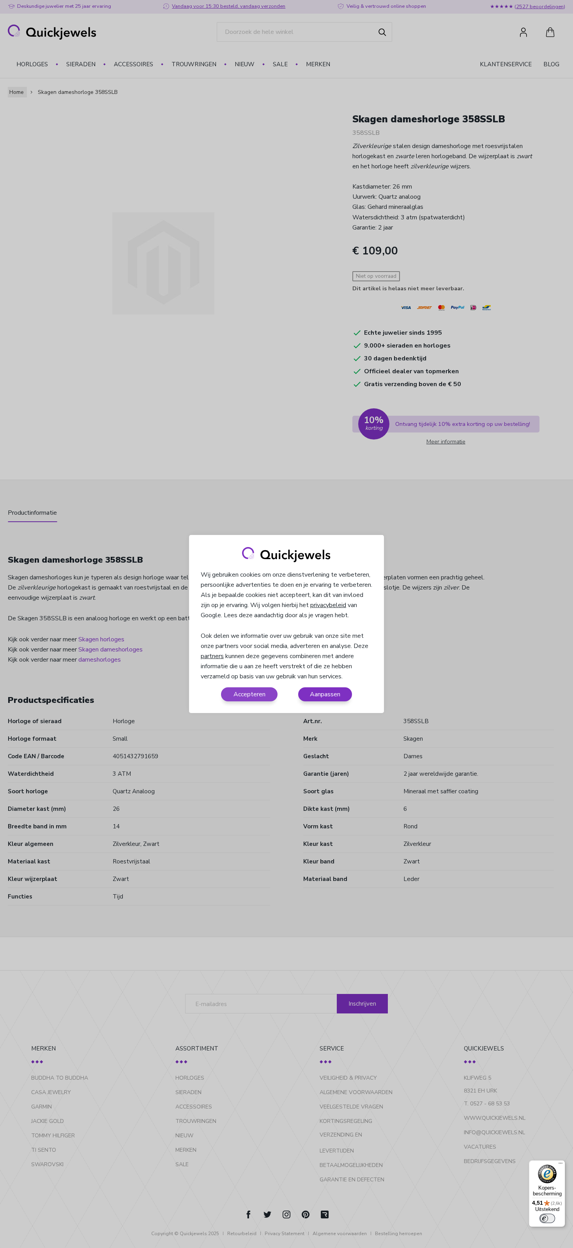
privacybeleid (328, 605)
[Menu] (560, 1165)
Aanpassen (325, 694)
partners (212, 656)
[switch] (547, 1218)
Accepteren (249, 694)
